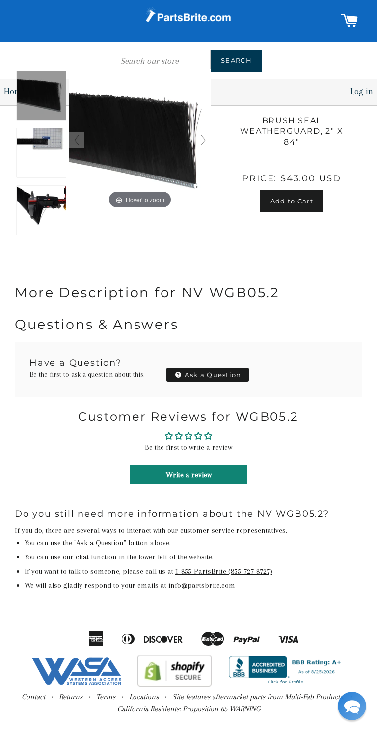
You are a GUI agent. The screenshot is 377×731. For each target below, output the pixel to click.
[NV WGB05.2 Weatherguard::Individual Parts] (41, 96)
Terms (105, 696)
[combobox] (163, 61)
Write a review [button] (189, 474)
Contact (33, 696)
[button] (352, 706)
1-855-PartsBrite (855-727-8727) (223, 571)
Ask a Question (212, 374)
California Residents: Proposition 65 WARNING (188, 709)
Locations (144, 696)
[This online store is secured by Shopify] (174, 684)
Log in (361, 91)
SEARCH (236, 60)
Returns (70, 696)
